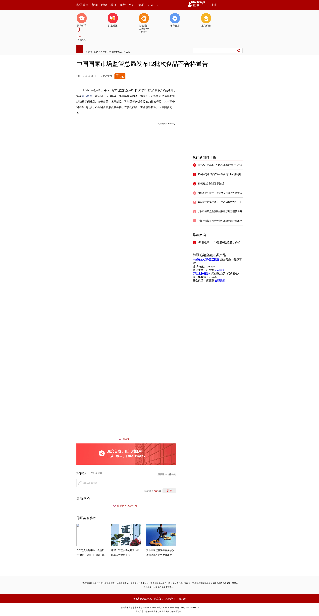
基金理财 (144, 25)
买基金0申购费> (144, 30)
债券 (141, 5)
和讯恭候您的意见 (142, 598)
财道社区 (112, 25)
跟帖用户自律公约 (167, 474)
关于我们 (170, 598)
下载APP (81, 39)
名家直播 (175, 25)
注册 (214, 5)
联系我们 (158, 598)
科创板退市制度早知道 (211, 183)
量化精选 (206, 25)
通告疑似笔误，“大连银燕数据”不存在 (220, 165)
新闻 (95, 5)
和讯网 (89, 52)
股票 (104, 5)
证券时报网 (106, 76)
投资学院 (81, 25)
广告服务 (181, 598)
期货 (123, 5)
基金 (113, 5)
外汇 (132, 5)
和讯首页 (82, 5)
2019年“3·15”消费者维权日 (112, 52)
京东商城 (87, 96)
